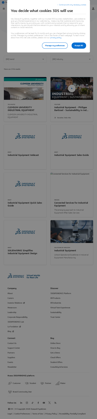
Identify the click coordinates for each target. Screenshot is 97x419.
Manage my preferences (55, 46)
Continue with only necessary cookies (72, 5)
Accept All (79, 46)
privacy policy (55, 38)
